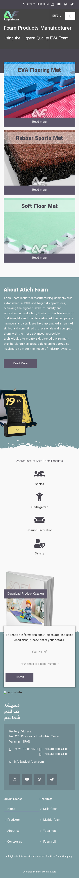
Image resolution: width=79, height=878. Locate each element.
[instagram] (52, 4)
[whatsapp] (65, 4)
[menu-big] (11, 12)
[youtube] (59, 4)
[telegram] (72, 4)
